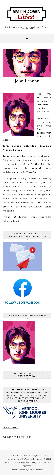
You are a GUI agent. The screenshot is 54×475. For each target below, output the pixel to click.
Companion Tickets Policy (17, 436)
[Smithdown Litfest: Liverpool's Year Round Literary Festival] (27, 15)
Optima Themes (35, 470)
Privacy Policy (10, 427)
